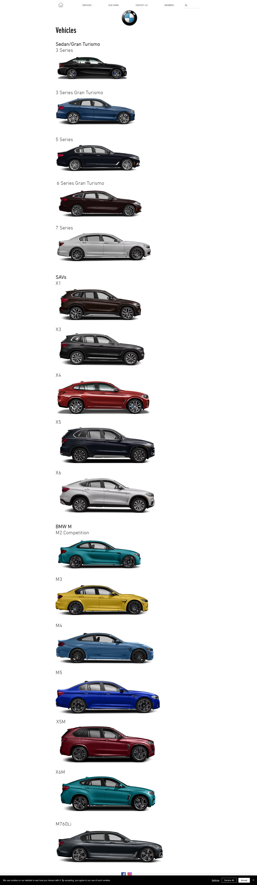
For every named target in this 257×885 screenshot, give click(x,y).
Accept (244, 880)
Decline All (229, 880)
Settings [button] (215, 880)
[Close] (253, 880)
